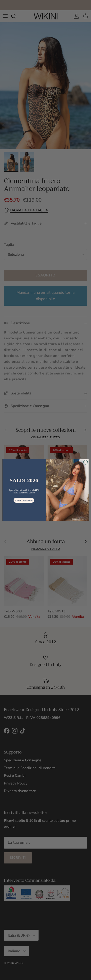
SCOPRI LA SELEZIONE (24, 500)
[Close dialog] (85, 462)
